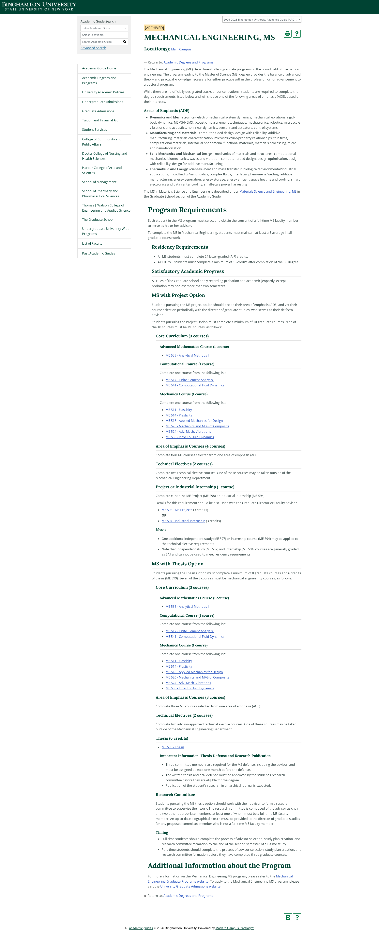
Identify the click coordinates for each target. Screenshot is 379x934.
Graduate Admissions (98, 111)
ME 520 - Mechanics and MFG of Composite (197, 426)
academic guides (141, 928)
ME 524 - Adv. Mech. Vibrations (188, 431)
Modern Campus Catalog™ (235, 928)
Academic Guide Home (99, 68)
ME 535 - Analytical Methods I (187, 355)
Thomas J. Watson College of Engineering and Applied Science (106, 208)
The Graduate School (98, 219)
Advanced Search (93, 48)
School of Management (99, 182)
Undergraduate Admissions (102, 102)
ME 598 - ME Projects (177, 510)
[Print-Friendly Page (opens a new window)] (288, 34)
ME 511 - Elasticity (179, 410)
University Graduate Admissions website (190, 886)
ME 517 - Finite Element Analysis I (190, 380)
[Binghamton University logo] (39, 9)
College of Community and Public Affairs (101, 142)
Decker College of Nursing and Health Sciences (104, 156)
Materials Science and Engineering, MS (267, 191)
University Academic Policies (103, 92)
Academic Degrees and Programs (99, 80)
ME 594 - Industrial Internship (183, 521)
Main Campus (181, 49)
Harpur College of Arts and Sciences (102, 170)
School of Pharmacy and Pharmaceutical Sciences (100, 194)
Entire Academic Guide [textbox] (96, 28)
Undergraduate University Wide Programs (105, 231)
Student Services (94, 129)
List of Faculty (92, 243)
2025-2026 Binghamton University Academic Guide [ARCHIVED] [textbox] (261, 19)
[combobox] (261, 19)
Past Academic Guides (98, 253)
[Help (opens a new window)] (297, 34)
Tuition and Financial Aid (100, 120)
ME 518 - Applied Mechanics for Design (194, 420)
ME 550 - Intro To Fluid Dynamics (190, 437)
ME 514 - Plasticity (179, 415)
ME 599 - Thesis (173, 747)
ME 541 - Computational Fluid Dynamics (195, 385)
